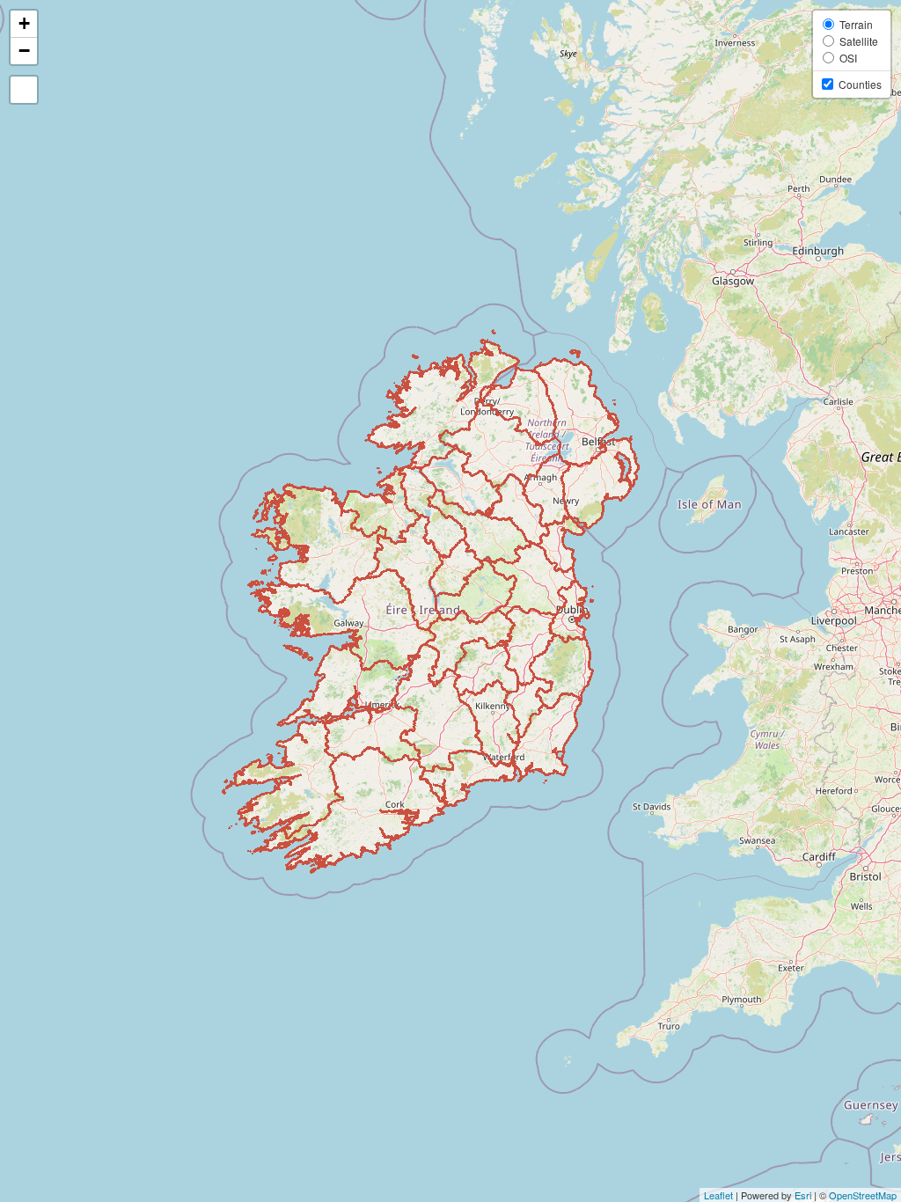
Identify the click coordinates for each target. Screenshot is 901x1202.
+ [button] (24, 23)
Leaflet (718, 1195)
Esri (803, 1195)
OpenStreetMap (863, 1195)
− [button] (24, 51)
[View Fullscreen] (24, 90)
